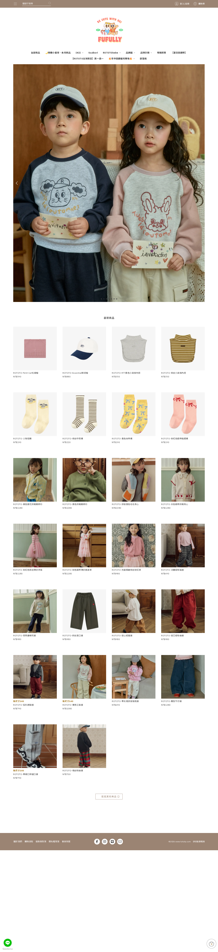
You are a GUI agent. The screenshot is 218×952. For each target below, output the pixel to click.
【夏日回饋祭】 (179, 52)
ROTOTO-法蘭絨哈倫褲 (172, 570)
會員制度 (66, 841)
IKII (78, 52)
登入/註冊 (184, 3)
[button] (101, 299)
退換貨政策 (41, 841)
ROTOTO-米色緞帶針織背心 (174, 504)
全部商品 (35, 52)
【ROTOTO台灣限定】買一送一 (87, 58)
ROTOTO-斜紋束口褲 (73, 635)
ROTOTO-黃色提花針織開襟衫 (27, 504)
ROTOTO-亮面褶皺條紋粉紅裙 (126, 570)
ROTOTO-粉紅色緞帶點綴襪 (174, 438)
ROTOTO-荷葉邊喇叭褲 (24, 635)
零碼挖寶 (161, 52)
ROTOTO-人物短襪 (22, 438)
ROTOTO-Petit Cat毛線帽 (25, 373)
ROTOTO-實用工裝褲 (73, 705)
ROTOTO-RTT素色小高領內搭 (126, 373)
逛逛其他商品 (109, 796)
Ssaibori (93, 52)
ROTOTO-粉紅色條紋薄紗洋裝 (27, 570)
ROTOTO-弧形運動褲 (23, 705)
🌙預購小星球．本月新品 (58, 52)
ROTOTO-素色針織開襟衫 (75, 504)
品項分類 (145, 52)
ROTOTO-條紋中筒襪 (73, 438)
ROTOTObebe (111, 52)
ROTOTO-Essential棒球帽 (75, 373)
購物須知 (29, 841)
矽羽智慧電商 (199, 841)
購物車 (200, 3)
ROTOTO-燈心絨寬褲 (122, 635)
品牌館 (129, 52)
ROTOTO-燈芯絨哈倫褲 (172, 635)
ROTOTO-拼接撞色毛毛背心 (125, 504)
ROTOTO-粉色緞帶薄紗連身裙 (77, 570)
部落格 (143, 58)
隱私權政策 (54, 841)
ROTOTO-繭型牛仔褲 (171, 701)
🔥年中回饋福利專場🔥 (121, 58)
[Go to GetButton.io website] (8, 949)
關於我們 (18, 841)
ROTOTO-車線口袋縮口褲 (25, 774)
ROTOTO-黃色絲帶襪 (122, 438)
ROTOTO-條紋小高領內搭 (173, 373)
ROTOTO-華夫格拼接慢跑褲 (125, 701)
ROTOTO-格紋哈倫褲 (73, 770)
